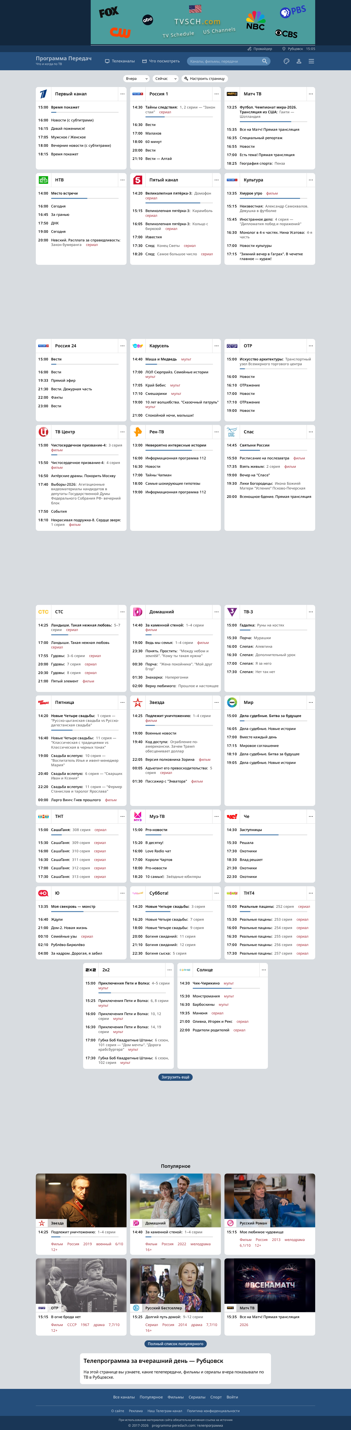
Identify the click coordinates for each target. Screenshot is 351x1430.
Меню (122, 94)
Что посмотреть (164, 61)
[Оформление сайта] (286, 61)
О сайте (117, 1410)
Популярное (151, 1397)
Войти (232, 1397)
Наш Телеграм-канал (165, 1410)
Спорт (216, 1397)
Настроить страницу (207, 78)
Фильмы (176, 1397)
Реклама (136, 1410)
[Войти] (299, 61)
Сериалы (197, 1397)
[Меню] (311, 61)
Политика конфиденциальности (213, 1410)
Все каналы (124, 1397)
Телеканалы (123, 61)
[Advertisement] (175, 301)
